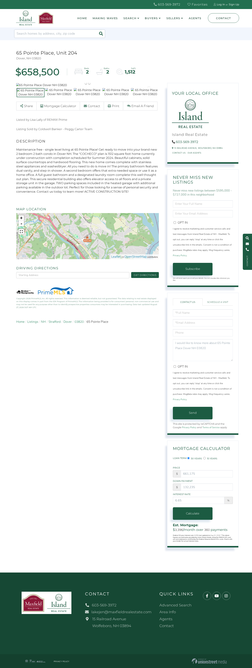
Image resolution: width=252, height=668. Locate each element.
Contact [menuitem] (166, 626)
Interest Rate (182, 494)
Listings (32, 322)
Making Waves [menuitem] (105, 18)
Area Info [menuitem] (167, 612)
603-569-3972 (168, 4)
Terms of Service (211, 427)
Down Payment (183, 481)
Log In (221, 4)
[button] (101, 34)
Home (20, 322)
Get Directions (145, 275)
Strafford (55, 322)
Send (193, 413)
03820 (79, 322)
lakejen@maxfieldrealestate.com (121, 612)
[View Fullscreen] (21, 231)
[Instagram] (226, 596)
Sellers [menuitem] (173, 18)
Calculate (192, 513)
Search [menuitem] (129, 18)
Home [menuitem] (82, 18)
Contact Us (178, 153)
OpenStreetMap (135, 257)
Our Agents (194, 153)
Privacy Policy (180, 255)
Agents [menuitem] (195, 18)
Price (176, 467)
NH (43, 322)
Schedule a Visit (217, 302)
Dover (67, 322)
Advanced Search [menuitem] (175, 605)
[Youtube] (217, 596)
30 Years (196, 458)
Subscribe (192, 269)
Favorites (199, 4)
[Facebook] (207, 596)
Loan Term (180, 458)
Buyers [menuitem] (151, 18)
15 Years (211, 458)
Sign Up (234, 4)
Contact (223, 18)
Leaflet (116, 257)
